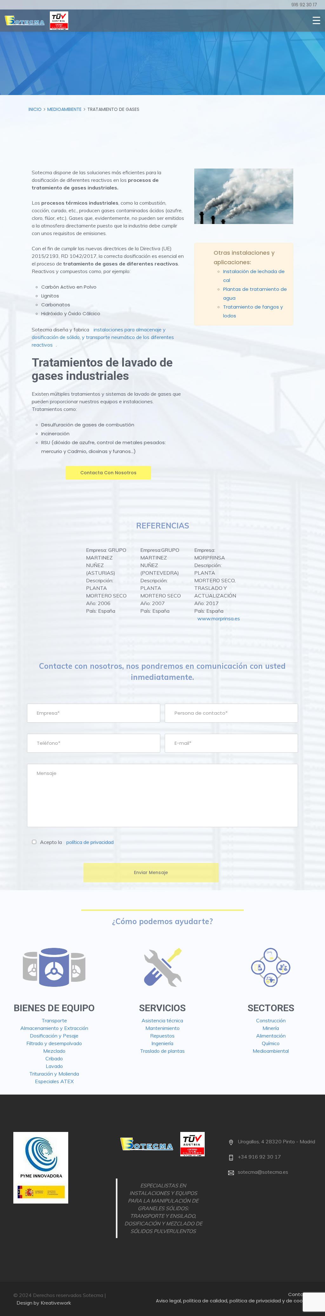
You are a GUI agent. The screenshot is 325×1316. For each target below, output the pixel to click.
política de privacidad (90, 842)
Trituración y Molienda (54, 1073)
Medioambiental (271, 1051)
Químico (271, 1043)
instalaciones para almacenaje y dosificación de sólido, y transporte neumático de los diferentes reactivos (103, 337)
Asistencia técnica (162, 1020)
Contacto (300, 1294)
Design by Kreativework (44, 1303)
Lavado (54, 1066)
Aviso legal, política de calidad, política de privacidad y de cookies (234, 1300)
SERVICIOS (162, 1007)
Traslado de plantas (162, 1051)
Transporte (54, 1020)
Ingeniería (162, 1043)
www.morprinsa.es (218, 618)
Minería (270, 1028)
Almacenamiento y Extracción (54, 1028)
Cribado (54, 1058)
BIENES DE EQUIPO (54, 1007)
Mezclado (54, 1051)
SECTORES (271, 1007)
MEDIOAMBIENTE (64, 109)
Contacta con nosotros (108, 473)
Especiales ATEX (54, 1081)
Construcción (271, 1020)
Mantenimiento (162, 1028)
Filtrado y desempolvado (54, 1043)
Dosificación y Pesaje (54, 1035)
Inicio (35, 109)
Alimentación (271, 1035)
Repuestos (162, 1035)
